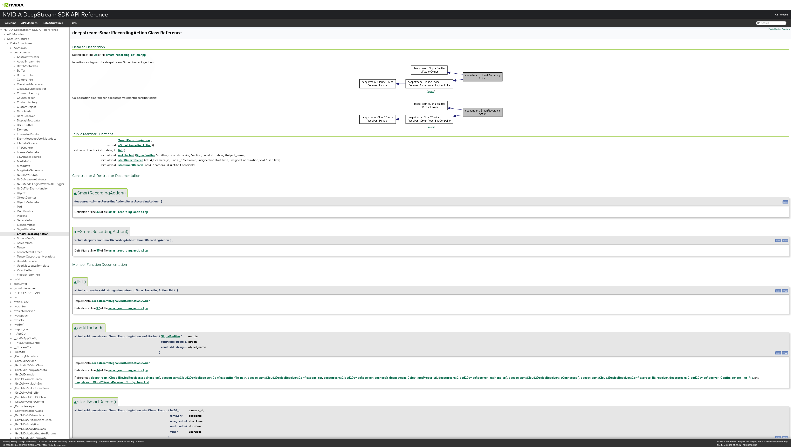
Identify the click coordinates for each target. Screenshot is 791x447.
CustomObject (26, 107)
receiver (662, 377)
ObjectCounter (26, 197)
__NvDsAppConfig (25, 338)
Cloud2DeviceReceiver (31, 89)
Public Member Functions (779, 29)
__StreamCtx (22, 347)
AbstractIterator (28, 57)
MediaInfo (23, 161)
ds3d (17, 279)
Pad (19, 206)
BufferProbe (25, 75)
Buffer (21, 70)
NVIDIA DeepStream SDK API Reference (31, 30)
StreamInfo (25, 243)
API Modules (29, 23)
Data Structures (52, 23)
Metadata (23, 166)
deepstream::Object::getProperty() (413, 377)
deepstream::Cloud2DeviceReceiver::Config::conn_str (285, 377)
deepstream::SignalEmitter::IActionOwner (120, 301)
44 (98, 370)
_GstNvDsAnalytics (26, 424)
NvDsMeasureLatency (32, 179)
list (120, 150)
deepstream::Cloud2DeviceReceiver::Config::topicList (112, 382)
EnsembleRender (28, 134)
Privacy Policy (9, 441)
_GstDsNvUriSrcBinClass (30, 397)
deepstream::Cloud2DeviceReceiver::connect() (355, 377)
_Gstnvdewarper (25, 406)
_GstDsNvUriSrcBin (26, 392)
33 (98, 212)
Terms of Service (76, 441)
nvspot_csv (21, 329)
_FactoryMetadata (26, 356)
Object (21, 193)
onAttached (126, 155)
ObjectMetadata (28, 202)
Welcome (10, 23)
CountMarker (26, 98)
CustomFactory (27, 102)
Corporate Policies (107, 441)
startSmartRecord (130, 160)
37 (98, 308)
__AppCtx (20, 333)
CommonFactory (28, 93)
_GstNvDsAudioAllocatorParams (35, 433)
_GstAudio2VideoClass (28, 365)
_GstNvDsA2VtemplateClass (32, 420)
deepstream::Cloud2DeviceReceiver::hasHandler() (472, 377)
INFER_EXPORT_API (27, 293)
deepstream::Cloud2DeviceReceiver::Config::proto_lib (618, 377)
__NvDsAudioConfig (27, 343)
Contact (140, 441)
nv (15, 297)
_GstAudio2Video (25, 361)
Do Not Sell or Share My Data (52, 441)
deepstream (22, 52)
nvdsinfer (20, 306)
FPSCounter (25, 147)
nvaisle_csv (21, 302)
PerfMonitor (25, 211)
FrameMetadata (28, 152)
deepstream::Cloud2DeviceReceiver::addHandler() (125, 377)
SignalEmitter (26, 225)
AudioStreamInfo (28, 61)
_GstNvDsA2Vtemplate (29, 415)
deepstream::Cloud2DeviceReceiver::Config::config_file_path (203, 377)
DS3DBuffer (25, 125)
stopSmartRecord (130, 165)
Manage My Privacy (27, 441)
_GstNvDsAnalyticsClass (30, 429)
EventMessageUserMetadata (36, 138)
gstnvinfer (20, 284)
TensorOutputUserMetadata (36, 256)
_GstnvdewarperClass (28, 411)
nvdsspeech (21, 315)
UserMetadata (27, 261)
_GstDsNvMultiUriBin (28, 383)
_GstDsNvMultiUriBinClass (31, 388)
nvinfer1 (19, 324)
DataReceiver (26, 116)
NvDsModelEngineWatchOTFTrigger (40, 184)
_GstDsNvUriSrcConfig (29, 401)
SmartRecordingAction (32, 234)
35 (98, 250)
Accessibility (91, 441)
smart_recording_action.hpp (126, 54)
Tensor (21, 247)
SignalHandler (26, 229)
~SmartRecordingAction (134, 145)
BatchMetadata (27, 66)
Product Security (126, 441)
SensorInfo (24, 220)
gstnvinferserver (25, 288)
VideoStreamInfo (28, 274)
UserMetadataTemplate (33, 265)
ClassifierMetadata (30, 84)
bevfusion (20, 48)
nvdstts (19, 320)
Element (22, 129)
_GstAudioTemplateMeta (30, 370)
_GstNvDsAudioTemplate (30, 438)
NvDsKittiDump (27, 175)
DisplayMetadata (28, 120)
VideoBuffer (25, 270)
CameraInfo (25, 79)
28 (95, 54)
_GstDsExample (24, 374)
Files (73, 23)
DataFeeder (25, 111)
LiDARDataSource (29, 157)
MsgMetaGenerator (30, 170)
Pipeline (22, 216)
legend (431, 91)
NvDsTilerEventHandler (32, 188)
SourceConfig (26, 238)
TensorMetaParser (29, 252)
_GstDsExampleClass (28, 379)
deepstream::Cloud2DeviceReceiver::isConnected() (544, 377)
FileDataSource (27, 143)
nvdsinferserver (24, 311)
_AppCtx (19, 352)
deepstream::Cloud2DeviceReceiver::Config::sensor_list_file (711, 377)
